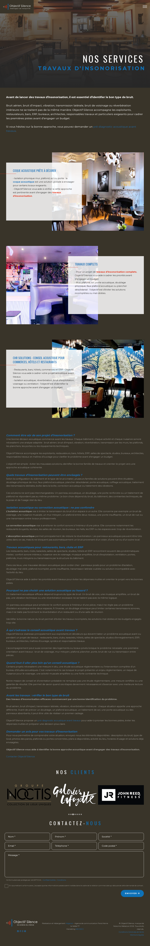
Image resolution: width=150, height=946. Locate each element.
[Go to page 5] (77, 814)
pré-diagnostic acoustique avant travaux (59, 720)
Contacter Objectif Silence (20, 756)
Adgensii (69, 923)
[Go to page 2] (70, 814)
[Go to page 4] (75, 814)
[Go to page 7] (81, 814)
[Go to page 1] (68, 814)
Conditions (61, 880)
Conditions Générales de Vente (131, 932)
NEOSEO (80, 929)
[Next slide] (139, 795)
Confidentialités (49, 880)
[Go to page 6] (79, 814)
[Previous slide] (10, 795)
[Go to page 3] (73, 814)
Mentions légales (137, 935)
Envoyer (131, 893)
